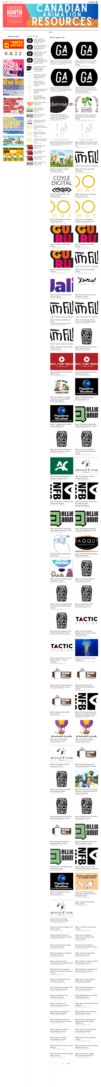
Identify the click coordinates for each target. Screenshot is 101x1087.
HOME (10, 2)
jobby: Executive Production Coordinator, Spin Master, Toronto (86, 946)
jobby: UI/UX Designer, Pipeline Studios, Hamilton (60, 893)
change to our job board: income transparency (85, 659)
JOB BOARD (15, 2)
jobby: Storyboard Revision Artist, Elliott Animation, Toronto (86, 842)
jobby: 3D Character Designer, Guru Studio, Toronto (61, 928)
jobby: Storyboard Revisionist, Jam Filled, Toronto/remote (86, 348)
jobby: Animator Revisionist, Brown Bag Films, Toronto (86, 1046)
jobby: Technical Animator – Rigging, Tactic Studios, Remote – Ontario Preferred (86, 633)
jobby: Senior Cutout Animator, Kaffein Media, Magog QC (85, 980)
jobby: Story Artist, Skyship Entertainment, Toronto (58, 740)
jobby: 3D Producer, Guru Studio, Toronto (85, 928)
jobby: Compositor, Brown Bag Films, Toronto (59, 713)
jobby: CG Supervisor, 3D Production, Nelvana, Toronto (59, 1004)
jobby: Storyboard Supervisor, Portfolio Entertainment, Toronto (61, 936)
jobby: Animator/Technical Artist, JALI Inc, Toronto (61, 296)
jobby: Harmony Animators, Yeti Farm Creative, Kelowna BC (85, 988)
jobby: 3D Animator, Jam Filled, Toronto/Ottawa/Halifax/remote (85, 321)
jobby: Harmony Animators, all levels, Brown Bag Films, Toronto (85, 765)
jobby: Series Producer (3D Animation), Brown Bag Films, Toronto (84, 687)
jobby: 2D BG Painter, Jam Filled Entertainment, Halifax (60, 790)
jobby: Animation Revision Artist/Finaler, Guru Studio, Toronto (61, 962)
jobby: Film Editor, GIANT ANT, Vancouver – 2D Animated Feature (61, 89)
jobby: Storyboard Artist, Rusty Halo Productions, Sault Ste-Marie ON (61, 143)
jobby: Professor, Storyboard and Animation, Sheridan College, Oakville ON (85, 1021)
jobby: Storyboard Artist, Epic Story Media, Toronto (61, 373)
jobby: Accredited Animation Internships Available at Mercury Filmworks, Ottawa (85, 894)
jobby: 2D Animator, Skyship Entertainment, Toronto (84, 740)
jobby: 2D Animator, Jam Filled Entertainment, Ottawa (85, 954)
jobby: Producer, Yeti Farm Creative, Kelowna (61, 1046)
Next (68, 1063)
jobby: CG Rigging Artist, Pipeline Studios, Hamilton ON (61, 425)
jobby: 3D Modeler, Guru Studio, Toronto (60, 270)
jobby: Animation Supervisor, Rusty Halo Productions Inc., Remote (40, 97)
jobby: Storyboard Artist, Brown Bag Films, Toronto (61, 1054)
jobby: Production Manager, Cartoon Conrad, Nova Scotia (59, 920)
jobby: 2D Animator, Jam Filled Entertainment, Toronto (85, 580)
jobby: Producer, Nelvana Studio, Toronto (85, 1038)
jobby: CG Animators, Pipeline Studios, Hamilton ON (84, 398)
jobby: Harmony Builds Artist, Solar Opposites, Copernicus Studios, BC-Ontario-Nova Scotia (86, 791)
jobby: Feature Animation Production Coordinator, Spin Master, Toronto (84, 937)
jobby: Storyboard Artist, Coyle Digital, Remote (60, 195)
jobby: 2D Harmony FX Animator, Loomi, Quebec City (60, 220)
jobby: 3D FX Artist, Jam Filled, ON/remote (85, 170)
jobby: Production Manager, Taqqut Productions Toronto (86, 554)
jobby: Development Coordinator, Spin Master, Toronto (60, 954)
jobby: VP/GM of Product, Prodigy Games (40, 103)
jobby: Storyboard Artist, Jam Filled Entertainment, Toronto (86, 817)
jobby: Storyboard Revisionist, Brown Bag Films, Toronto (59, 842)
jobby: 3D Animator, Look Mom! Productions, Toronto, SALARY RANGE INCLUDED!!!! (60, 399)
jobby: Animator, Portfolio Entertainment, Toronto (58, 1038)
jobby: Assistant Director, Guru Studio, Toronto (85, 903)
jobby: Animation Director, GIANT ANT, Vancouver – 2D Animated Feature (86, 63)
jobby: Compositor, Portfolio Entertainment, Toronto (59, 1030)
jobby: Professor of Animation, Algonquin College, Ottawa (60, 477)
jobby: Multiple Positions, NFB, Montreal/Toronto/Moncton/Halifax (86, 867)
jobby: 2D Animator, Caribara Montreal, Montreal (59, 170)
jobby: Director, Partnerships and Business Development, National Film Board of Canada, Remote (85, 714)
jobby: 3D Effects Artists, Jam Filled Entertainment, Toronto (86, 962)
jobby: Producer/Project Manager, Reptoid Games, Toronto (85, 1012)
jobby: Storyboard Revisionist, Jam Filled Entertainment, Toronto (61, 817)
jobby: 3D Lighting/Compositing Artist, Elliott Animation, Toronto (86, 425)
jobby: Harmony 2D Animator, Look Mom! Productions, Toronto (86, 970)
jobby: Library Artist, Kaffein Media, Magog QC (86, 1004)
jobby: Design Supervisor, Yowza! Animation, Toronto (85, 296)
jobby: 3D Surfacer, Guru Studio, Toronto (60, 245)
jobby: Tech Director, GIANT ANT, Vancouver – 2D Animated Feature (61, 62)
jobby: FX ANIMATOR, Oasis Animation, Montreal (59, 996)
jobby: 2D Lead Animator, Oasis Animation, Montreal (60, 980)
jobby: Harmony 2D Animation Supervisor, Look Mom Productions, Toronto (61, 971)
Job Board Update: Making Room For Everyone (60, 554)
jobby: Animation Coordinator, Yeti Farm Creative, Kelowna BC (61, 988)
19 (63, 1063)
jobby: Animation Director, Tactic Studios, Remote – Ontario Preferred (61, 660)
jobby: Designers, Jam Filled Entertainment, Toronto (84, 605)
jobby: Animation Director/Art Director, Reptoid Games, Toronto (61, 1020)
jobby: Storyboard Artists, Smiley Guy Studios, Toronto (60, 946)
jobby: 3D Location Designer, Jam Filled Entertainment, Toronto (60, 450)
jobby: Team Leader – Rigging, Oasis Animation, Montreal (84, 1054)
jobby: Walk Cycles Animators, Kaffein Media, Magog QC (59, 1012)
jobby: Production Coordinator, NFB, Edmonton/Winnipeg (61, 502)
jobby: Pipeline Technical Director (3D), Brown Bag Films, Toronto (61, 686)
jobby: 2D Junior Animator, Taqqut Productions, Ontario (61, 580)
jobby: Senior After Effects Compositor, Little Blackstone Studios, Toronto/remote (60, 117)
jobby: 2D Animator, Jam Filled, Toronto (85, 270)
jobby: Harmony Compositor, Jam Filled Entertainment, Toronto (60, 632)
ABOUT (20, 2)
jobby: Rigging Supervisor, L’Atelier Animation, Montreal (86, 996)
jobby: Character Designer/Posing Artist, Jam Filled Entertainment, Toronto (61, 606)
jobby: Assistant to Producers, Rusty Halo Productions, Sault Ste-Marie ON (86, 144)
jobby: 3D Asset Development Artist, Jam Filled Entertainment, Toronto (85, 451)
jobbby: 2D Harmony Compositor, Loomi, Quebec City (85, 195)
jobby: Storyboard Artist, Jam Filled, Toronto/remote (61, 348)
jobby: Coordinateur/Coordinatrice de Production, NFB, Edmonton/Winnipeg (86, 503)
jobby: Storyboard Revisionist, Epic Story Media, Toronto (86, 373)
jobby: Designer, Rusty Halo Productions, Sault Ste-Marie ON (40, 91)
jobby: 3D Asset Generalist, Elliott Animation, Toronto (61, 867)
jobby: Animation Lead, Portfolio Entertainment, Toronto (85, 1030)
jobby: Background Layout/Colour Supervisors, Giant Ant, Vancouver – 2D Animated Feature (86, 90)
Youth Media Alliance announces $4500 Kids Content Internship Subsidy (85, 117)
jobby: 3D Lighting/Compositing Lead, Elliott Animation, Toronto (85, 529)
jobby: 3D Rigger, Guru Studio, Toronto (84, 245)
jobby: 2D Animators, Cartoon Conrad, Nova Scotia (84, 477)
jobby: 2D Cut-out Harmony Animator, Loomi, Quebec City (84, 220)
